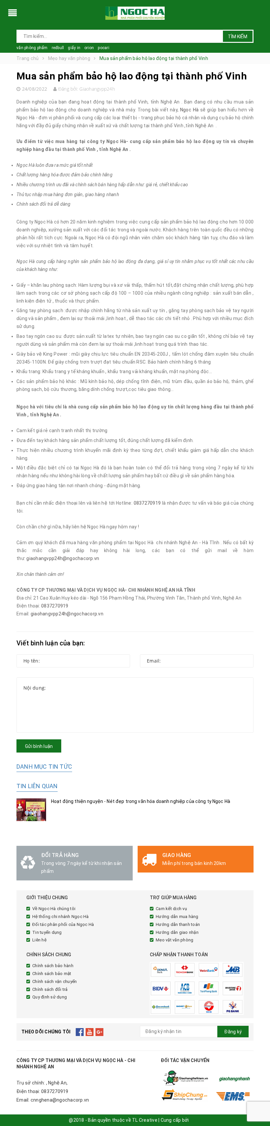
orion (89, 47)
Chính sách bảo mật (51, 973)
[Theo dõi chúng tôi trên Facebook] (80, 1032)
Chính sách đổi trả (50, 989)
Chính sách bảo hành (52, 965)
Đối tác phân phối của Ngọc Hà (63, 924)
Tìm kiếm (237, 36)
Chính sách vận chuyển (54, 981)
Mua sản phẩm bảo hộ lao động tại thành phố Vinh (131, 76)
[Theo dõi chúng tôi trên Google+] (99, 1032)
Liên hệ (39, 939)
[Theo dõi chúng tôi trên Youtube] (90, 1032)
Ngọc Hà (189, 109)
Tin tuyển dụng (47, 932)
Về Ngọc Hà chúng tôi (53, 908)
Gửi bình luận (39, 746)
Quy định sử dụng (49, 996)
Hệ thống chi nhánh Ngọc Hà (60, 916)
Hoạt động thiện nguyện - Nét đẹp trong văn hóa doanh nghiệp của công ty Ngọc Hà (140, 801)
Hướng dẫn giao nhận (177, 932)
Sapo (195, 1120)
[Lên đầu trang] (258, 1106)
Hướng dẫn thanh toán (178, 924)
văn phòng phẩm (32, 47)
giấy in (74, 47)
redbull (58, 47)
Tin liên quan (37, 786)
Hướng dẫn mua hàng (177, 916)
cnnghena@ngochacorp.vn (60, 1100)
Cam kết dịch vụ (171, 908)
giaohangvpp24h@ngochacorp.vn (62, 558)
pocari (103, 47)
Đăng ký (233, 1031)
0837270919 (147, 503)
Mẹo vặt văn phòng (174, 939)
